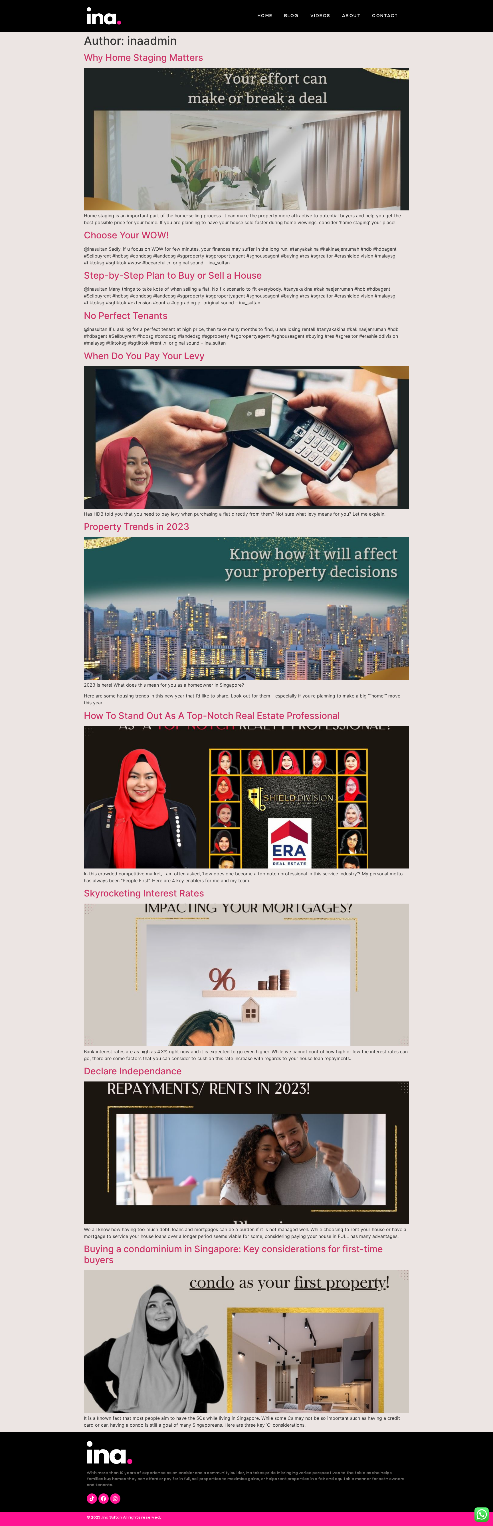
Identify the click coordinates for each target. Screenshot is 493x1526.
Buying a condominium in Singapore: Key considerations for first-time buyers (233, 1254)
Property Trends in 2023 (136, 526)
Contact (385, 15)
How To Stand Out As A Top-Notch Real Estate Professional (212, 715)
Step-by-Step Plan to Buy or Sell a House (173, 275)
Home (265, 15)
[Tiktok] (92, 1498)
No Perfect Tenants (125, 315)
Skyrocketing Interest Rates (144, 893)
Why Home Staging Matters (143, 57)
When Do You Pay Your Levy (144, 355)
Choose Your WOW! (126, 235)
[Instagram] (115, 1498)
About (351, 15)
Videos (320, 15)
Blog (291, 15)
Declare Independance (133, 1071)
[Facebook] (103, 1498)
